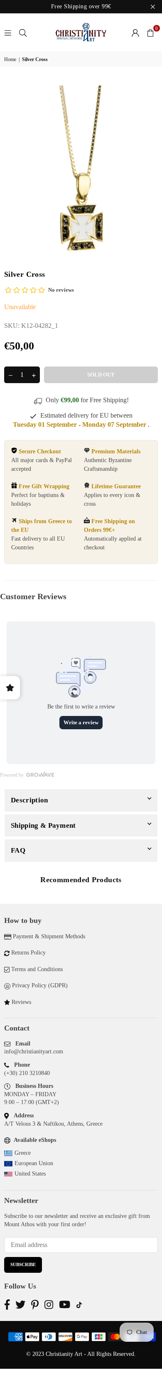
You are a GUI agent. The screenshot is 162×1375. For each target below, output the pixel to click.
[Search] (22, 32)
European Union (34, 1163)
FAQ (18, 850)
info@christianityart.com (33, 1051)
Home (10, 59)
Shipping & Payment (43, 825)
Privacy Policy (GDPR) (40, 985)
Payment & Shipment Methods (49, 936)
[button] (150, 32)
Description (29, 800)
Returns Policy (28, 952)
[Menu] (7, 32)
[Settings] (135, 32)
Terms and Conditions (37, 969)
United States (30, 1174)
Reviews (21, 1002)
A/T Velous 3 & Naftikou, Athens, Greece (53, 1124)
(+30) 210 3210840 (27, 1073)
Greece (23, 1153)
